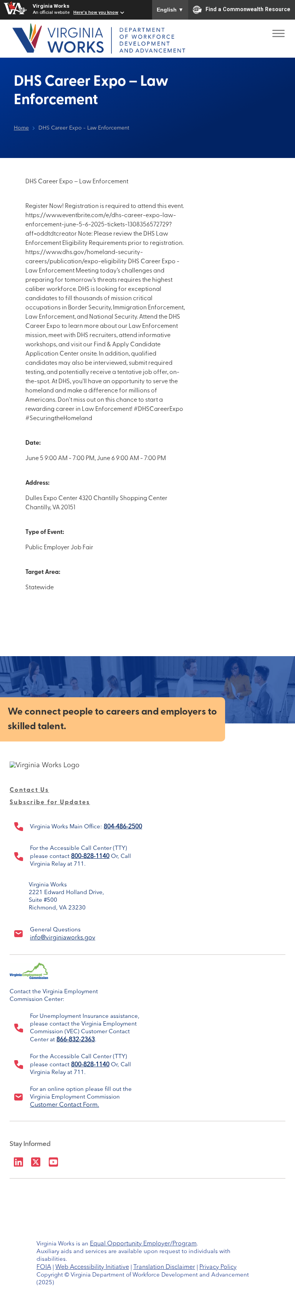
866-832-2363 (75, 1040)
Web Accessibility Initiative (92, 1267)
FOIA (43, 1267)
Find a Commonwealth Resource (248, 9)
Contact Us (29, 790)
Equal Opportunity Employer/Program (143, 1244)
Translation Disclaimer (164, 1267)
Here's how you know (95, 12)
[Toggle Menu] (278, 31)
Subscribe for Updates (50, 803)
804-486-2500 (123, 827)
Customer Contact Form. (64, 1105)
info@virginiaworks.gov (62, 938)
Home (21, 128)
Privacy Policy (218, 1267)
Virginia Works (51, 6)
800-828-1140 (90, 856)
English (170, 10)
